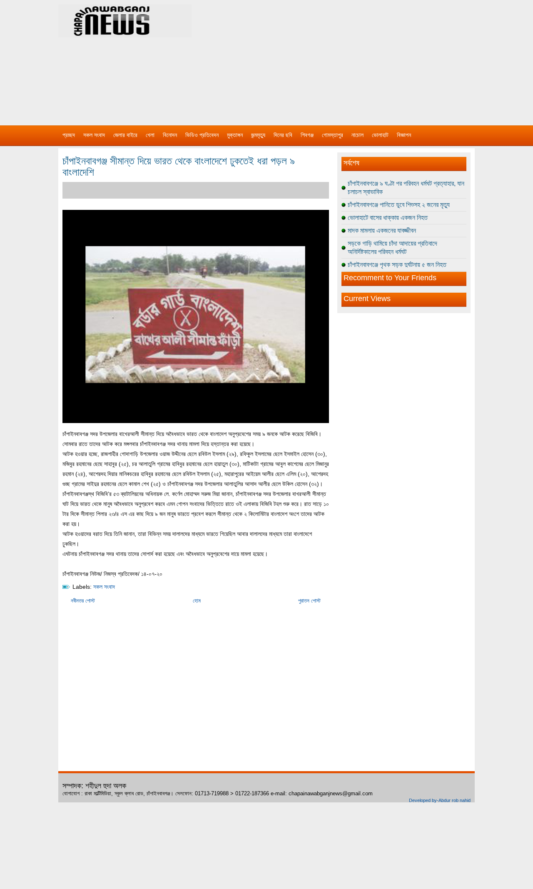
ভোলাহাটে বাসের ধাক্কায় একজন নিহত (388, 217)
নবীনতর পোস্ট (83, 601)
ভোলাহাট (380, 135)
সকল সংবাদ (94, 135)
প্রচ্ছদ (68, 135)
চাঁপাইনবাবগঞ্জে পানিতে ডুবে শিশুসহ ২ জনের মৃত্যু (399, 204)
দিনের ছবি (283, 135)
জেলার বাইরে (125, 135)
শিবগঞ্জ (307, 135)
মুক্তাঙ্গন (235, 135)
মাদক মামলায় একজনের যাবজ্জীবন (382, 230)
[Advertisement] (354, 58)
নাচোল (357, 135)
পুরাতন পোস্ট (309, 601)
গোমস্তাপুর (332, 135)
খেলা (150, 135)
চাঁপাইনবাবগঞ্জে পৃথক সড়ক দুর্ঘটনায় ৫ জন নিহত (397, 264)
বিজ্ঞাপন (404, 135)
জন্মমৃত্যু (258, 135)
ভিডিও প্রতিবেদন (202, 135)
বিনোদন (170, 135)
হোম (197, 601)
